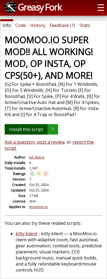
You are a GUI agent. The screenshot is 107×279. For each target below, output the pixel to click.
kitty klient (26, 234)
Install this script (26, 129)
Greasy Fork (39, 7)
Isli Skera (36, 157)
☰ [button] (101, 7)
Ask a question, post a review (34, 142)
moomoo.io (38, 206)
